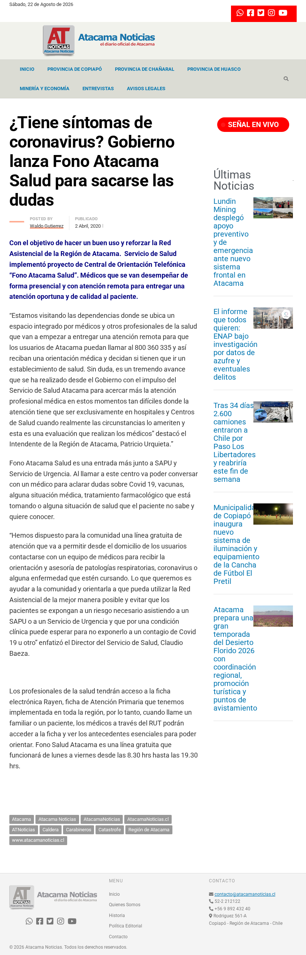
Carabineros (78, 829)
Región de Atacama (148, 829)
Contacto (118, 936)
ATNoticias (23, 829)
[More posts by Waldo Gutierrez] (16, 219)
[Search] (286, 79)
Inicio (27, 69)
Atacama (21, 819)
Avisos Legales (146, 88)
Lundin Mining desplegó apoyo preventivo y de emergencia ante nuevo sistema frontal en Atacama (233, 242)
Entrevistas (98, 88)
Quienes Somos (124, 904)
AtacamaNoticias (102, 819)
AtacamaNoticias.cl (148, 819)
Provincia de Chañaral (144, 69)
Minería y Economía (44, 88)
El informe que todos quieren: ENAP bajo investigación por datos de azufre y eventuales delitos (235, 344)
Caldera (51, 829)
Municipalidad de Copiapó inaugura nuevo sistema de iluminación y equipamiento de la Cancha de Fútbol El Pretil (236, 544)
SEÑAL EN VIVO (252, 124)
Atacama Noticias (57, 819)
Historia (117, 915)
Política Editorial (125, 926)
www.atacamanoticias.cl (38, 840)
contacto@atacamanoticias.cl (245, 894)
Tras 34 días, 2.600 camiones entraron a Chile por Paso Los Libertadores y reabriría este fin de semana (234, 442)
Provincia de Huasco (214, 69)
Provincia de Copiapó (74, 69)
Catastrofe (110, 829)
